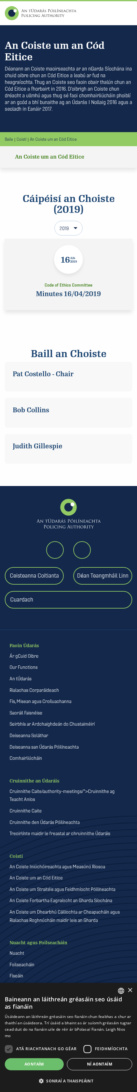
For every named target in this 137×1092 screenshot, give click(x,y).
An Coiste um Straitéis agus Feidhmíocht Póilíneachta (62, 889)
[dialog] (68, 1037)
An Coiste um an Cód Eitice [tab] (49, 157)
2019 (64, 228)
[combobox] (121, 991)
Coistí (21, 139)
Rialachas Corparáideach (34, 690)
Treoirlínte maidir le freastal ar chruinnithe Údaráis (60, 833)
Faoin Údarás (24, 645)
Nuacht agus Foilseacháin (38, 943)
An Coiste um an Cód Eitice (53, 139)
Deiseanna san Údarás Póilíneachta (44, 747)
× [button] (129, 990)
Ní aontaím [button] (99, 1064)
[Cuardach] (71, 613)
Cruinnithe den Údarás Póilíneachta (45, 822)
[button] (68, 1081)
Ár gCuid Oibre (24, 656)
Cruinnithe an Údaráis (34, 781)
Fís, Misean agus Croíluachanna (40, 701)
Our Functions (24, 667)
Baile (9, 139)
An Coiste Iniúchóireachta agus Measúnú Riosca (57, 867)
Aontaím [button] (34, 1064)
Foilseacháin (22, 964)
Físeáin (16, 976)
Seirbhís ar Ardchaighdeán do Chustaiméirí (52, 724)
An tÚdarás (21, 679)
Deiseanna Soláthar (29, 735)
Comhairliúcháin (26, 758)
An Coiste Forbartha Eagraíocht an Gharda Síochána (61, 900)
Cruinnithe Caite (26, 811)
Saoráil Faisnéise (26, 713)
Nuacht (17, 953)
